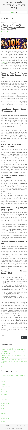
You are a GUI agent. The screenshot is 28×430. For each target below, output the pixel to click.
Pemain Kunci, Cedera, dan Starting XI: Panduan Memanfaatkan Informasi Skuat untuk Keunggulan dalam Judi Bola (14, 361)
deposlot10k (4, 62)
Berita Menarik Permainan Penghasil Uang (14, 5)
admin (3, 32)
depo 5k (3, 381)
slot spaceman (4, 411)
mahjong (3, 384)
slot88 (2, 405)
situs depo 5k (4, 394)
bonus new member (5, 386)
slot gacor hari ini (5, 403)
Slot (9, 32)
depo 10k (3, 379)
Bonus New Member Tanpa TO (8, 374)
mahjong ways (4, 399)
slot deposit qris (4, 416)
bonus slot (3, 413)
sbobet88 (3, 421)
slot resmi (3, 408)
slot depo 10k (4, 391)
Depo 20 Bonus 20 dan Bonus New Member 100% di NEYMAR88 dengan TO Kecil (14, 374)
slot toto (3, 389)
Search (2, 335)
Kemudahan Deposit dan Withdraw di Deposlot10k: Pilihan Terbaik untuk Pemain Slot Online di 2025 (13, 26)
